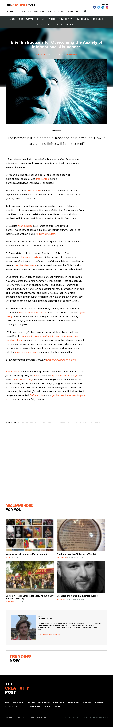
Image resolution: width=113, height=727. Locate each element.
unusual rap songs (23, 379)
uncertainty (96, 422)
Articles (11, 11)
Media (22, 11)
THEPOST (17, 688)
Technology (44, 703)
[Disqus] (56, 465)
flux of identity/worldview (32, 312)
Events (51, 11)
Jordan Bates (13, 371)
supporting (51, 360)
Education (43, 25)
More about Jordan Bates (49, 634)
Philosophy (65, 19)
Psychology (82, 19)
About (61, 11)
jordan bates (62, 422)
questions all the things (64, 375)
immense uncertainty (26, 352)
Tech (52, 19)
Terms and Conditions (37, 717)
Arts (13, 19)
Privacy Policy (21, 717)
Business (98, 19)
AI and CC (71, 25)
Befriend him (37, 395)
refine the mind (79, 422)
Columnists (74, 11)
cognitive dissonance (25, 265)
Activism (57, 25)
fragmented (42, 179)
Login (105, 4)
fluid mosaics (34, 190)
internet (48, 422)
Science (41, 19)
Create (19, 706)
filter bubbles (25, 226)
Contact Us (9, 717)
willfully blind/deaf (45, 234)
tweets (38, 375)
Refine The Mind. (67, 360)
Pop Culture (26, 19)
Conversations (36, 11)
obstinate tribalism (30, 257)
